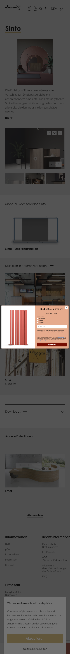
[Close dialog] (66, 307)
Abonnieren (52, 344)
